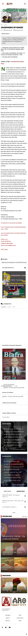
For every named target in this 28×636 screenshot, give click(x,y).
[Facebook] (2, 627)
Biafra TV (8, 618)
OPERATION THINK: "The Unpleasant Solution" (14, 537)
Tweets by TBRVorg (6, 417)
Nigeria (20, 620)
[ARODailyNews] (9, 4)
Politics (5, 24)
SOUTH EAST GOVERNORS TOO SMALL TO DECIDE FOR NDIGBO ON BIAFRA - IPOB (13, 53)
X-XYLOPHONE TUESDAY (6, 568)
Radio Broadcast (20, 618)
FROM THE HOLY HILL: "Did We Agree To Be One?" (12, 553)
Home (2, 24)
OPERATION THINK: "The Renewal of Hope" (13, 294)
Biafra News (8, 620)
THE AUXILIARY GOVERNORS (10, 57)
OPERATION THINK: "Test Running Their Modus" (13, 280)
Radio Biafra (7, 615)
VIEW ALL (24, 516)
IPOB (20, 615)
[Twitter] (6, 627)
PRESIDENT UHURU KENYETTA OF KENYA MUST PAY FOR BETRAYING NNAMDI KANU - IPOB (12, 49)
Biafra (4, 533)
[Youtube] (10, 627)
